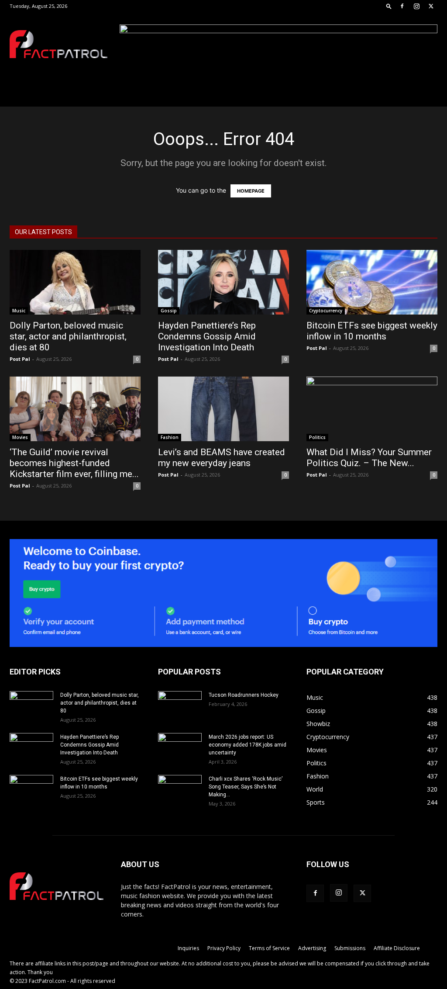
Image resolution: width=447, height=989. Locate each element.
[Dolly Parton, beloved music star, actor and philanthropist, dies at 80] (75, 282)
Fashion (170, 437)
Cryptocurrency (325, 311)
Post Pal (20, 359)
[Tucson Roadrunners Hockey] (180, 706)
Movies (20, 437)
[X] (430, 6)
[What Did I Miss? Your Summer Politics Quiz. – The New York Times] (371, 409)
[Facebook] (402, 6)
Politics (317, 437)
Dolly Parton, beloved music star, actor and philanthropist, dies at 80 (68, 336)
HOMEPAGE (251, 191)
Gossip (169, 311)
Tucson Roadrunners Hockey (244, 695)
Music (18, 311)
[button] (388, 6)
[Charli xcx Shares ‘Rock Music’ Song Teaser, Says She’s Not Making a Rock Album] (180, 790)
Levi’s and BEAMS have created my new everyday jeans (221, 457)
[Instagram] (416, 6)
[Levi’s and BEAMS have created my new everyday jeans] (223, 409)
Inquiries (188, 948)
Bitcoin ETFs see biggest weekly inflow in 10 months (371, 331)
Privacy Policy (224, 948)
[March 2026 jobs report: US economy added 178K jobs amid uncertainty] (180, 748)
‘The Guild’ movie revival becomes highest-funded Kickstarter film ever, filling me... (74, 463)
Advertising (312, 948)
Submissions (349, 948)
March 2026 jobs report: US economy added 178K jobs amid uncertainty (247, 745)
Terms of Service (269, 948)
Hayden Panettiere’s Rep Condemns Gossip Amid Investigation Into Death (207, 336)
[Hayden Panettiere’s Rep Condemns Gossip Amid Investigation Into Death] (223, 282)
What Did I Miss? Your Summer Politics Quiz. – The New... (369, 457)
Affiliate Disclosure (397, 948)
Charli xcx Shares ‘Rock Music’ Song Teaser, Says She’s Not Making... (245, 787)
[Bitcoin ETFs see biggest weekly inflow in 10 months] (371, 282)
